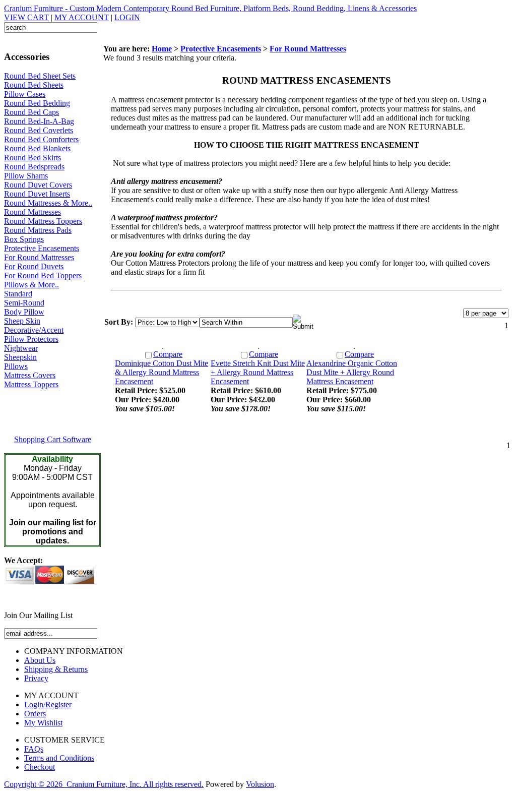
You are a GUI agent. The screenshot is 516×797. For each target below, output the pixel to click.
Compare (167, 354)
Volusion (260, 784)
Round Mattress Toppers (43, 221)
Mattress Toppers (31, 384)
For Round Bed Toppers (43, 275)
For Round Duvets (33, 266)
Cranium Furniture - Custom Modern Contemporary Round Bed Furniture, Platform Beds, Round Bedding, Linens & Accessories (210, 8)
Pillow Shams (26, 175)
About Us (39, 660)
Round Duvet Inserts (37, 194)
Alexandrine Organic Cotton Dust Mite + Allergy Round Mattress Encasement (351, 372)
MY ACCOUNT (81, 17)
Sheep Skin (22, 321)
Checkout (39, 767)
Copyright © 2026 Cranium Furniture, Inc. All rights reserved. (104, 784)
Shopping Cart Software (52, 439)
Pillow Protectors (31, 339)
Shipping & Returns (56, 669)
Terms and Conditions (59, 758)
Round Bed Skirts (32, 157)
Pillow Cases (24, 94)
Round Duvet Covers (38, 184)
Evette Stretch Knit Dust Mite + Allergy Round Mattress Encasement (258, 372)
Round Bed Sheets (33, 85)
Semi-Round (24, 302)
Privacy (36, 678)
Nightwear (21, 348)
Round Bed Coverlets (38, 130)
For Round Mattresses (39, 257)
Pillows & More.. (31, 284)
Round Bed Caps (31, 112)
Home (162, 48)
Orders (35, 713)
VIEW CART (26, 17)
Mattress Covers (29, 375)
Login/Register (48, 704)
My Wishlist (43, 722)
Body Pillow (24, 312)
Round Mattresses (32, 212)
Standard (18, 293)
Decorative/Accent (33, 330)
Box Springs (24, 239)
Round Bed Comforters (41, 139)
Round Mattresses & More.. (48, 203)
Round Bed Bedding (37, 103)
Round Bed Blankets (37, 148)
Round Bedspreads (34, 166)
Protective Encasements (41, 248)
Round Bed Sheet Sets (40, 76)
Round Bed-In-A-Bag (39, 121)
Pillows (16, 366)
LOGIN (127, 17)
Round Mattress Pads (38, 230)
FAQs (33, 749)
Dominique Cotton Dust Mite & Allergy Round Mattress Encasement (161, 372)
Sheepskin (20, 357)
